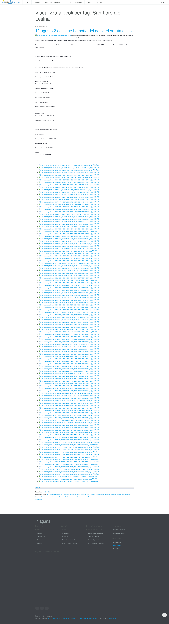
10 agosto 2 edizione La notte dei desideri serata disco (83, 30)
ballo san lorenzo (71, 497)
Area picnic (65, 536)
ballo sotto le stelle (84, 497)
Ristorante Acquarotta (119, 530)
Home (27, 2)
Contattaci (39, 543)
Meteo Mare (116, 549)
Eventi (68, 2)
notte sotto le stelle (58, 497)
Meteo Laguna (117, 545)
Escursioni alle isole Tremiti (95, 533)
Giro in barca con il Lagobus (96, 543)
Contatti (78, 2)
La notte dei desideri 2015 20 (71, 495)
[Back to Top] (164, 615)
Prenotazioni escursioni (94, 536)
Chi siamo (39, 533)
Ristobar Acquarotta (118, 533)
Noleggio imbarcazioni (68, 540)
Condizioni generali (93, 540)
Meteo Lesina (117, 542)
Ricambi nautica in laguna (69, 543)
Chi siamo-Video (41, 536)
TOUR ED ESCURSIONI (52, 2)
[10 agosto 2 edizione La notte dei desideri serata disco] (53, 35)
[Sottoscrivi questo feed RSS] (132, 24)
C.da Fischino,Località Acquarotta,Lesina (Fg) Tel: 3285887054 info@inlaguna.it (73, 618)
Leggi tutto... (39, 499)
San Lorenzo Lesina (119, 495)
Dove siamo (40, 540)
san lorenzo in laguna (88, 495)
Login (89, 2)
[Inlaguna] (11, 2)
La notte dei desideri (54, 495)
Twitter (38, 488)
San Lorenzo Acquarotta (104, 495)
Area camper (66, 533)
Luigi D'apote (113, 618)
